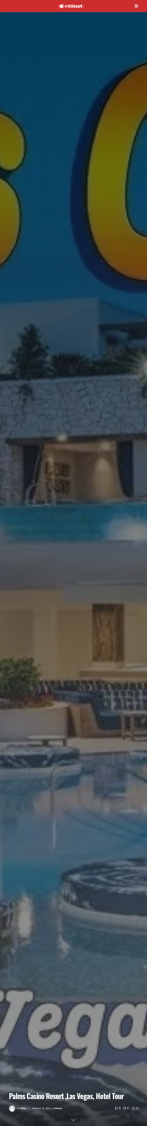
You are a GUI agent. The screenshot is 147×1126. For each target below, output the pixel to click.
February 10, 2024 (41, 1108)
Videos (58, 1108)
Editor (23, 1108)
